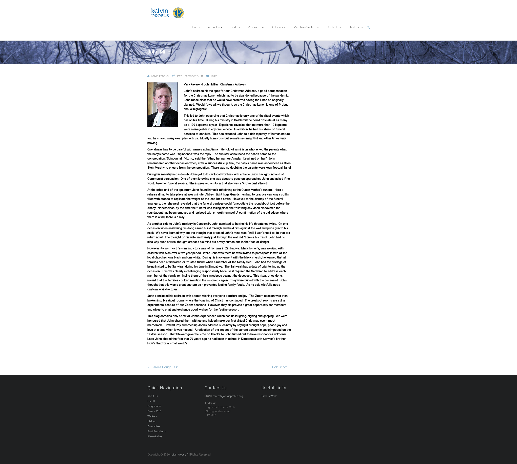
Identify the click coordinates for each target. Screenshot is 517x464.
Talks (213, 76)
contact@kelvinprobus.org (228, 396)
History (151, 421)
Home (196, 27)
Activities (277, 27)
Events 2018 (154, 411)
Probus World (269, 396)
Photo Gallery (154, 436)
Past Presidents (156, 431)
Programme (256, 27)
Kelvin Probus (160, 76)
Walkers (152, 416)
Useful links (356, 27)
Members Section (305, 27)
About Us (214, 27)
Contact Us (334, 27)
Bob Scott (281, 367)
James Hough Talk (162, 367)
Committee (153, 426)
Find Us (235, 27)
